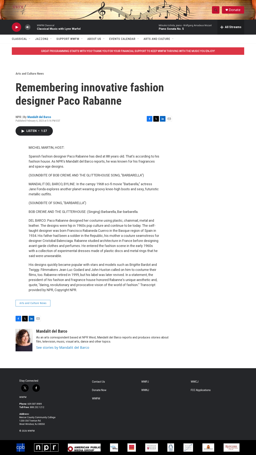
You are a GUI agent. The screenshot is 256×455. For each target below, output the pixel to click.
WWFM (22, 397)
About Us (94, 38)
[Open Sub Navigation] (29, 38)
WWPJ (145, 381)
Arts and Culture (157, 38)
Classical (19, 38)
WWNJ (145, 390)
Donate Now (99, 390)
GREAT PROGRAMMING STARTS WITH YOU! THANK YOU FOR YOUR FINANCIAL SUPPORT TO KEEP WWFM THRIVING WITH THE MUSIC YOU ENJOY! (128, 51)
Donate (234, 10)
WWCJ (194, 381)
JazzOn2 (41, 38)
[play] (16, 27)
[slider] (33, 27)
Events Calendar (122, 38)
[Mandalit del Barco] (24, 340)
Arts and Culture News (30, 73)
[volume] (28, 27)
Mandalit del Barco (39, 117)
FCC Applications (201, 390)
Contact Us (98, 381)
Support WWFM (67, 38)
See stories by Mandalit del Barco (62, 347)
